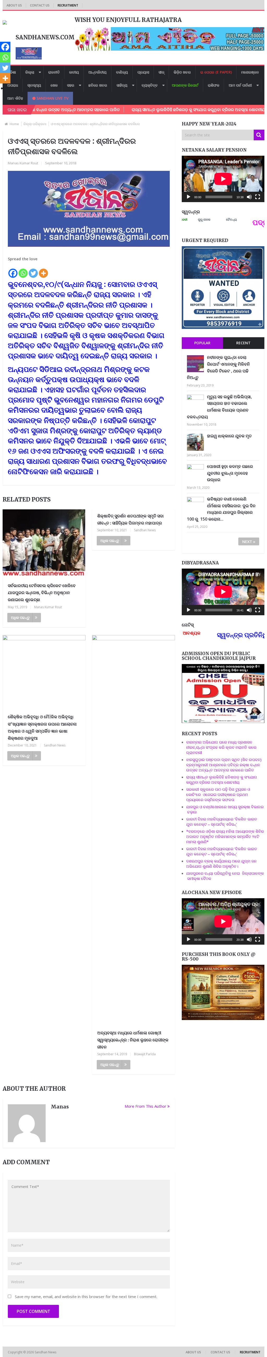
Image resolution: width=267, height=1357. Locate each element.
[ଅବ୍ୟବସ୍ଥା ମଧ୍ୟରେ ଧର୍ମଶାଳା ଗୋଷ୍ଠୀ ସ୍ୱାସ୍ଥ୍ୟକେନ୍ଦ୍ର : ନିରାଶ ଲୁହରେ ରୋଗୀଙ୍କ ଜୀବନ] (133, 830)
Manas (60, 1106)
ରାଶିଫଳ (213, 85)
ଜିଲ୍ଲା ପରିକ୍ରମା (34, 124)
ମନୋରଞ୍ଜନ (250, 72)
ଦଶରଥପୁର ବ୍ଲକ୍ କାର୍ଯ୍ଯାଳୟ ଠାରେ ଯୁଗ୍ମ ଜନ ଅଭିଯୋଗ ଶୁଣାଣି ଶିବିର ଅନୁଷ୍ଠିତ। (221, 863)
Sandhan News (145, 530)
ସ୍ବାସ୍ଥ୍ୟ (34, 85)
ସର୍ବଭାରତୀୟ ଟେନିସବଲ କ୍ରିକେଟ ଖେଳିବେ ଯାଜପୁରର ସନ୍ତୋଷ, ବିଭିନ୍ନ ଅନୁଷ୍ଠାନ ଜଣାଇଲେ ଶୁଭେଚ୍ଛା (42, 592)
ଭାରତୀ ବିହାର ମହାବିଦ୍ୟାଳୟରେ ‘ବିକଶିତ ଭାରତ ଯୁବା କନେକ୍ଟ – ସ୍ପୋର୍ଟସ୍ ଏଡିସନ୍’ (221, 821)
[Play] (188, 197)
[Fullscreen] (257, 197)
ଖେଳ (54, 85)
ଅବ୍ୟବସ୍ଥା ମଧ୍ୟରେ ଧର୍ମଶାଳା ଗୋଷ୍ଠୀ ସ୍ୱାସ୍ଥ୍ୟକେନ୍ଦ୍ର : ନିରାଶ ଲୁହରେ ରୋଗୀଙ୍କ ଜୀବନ (132, 1040)
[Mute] (249, 197)
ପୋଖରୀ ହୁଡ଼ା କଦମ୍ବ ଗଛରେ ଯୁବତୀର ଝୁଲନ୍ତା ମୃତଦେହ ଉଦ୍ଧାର (230, 473)
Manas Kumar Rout (23, 163)
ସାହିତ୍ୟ (122, 85)
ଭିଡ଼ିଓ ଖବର (182, 72)
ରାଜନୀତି (54, 72)
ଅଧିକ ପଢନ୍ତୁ (20, 617)
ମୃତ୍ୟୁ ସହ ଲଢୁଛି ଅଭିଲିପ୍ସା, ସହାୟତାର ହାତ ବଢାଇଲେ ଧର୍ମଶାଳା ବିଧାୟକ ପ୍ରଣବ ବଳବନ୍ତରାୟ (219, 407)
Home (14, 124)
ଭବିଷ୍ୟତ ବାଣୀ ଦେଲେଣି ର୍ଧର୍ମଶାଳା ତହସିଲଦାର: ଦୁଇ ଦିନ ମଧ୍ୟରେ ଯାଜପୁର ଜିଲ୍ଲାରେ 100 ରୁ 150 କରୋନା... (221, 509)
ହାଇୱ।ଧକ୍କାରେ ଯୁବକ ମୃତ (229, 436)
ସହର (70, 85)
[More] (43, 270)
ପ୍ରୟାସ (143, 72)
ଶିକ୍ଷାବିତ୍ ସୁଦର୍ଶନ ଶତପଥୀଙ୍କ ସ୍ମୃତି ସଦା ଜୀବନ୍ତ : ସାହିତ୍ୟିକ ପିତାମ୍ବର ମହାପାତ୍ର (130, 519)
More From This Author (145, 1106)
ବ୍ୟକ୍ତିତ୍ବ (150, 85)
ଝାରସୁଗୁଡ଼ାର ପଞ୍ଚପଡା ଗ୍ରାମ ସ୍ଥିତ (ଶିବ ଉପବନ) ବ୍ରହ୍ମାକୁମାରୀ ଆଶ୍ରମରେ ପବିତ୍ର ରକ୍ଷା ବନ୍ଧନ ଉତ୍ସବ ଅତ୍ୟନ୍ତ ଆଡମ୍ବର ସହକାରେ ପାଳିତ (224, 765)
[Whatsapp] (23, 270)
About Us (14, 5)
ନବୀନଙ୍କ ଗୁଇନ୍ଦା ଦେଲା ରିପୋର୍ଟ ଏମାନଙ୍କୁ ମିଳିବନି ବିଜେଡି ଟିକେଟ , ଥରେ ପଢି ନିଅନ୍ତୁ (218, 367)
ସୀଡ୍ (161, 72)
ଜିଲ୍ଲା (29, 72)
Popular (202, 342)
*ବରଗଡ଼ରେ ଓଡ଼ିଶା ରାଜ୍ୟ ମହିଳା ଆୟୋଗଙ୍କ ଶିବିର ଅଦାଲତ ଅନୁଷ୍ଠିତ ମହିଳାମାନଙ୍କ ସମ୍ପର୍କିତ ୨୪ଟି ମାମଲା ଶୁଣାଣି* (225, 836)
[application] (223, 179)
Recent (243, 342)
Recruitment (68, 5)
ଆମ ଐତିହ (15, 98)
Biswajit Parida (145, 1054)
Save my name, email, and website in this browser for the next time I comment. (86, 1296)
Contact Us (40, 5)
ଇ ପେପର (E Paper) (216, 72)
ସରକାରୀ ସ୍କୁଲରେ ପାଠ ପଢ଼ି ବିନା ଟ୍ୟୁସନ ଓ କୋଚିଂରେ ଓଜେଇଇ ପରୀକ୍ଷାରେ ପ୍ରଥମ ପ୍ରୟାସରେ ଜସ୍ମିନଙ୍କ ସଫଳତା (218, 794)
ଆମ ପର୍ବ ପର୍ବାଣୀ (240, 85)
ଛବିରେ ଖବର (97, 85)
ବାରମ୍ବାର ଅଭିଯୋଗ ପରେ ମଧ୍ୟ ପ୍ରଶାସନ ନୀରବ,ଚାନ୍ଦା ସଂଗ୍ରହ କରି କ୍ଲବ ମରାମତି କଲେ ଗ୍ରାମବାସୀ (221, 747)
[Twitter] (33, 270)
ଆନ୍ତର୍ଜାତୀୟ (97, 72)
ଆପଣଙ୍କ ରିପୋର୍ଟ (185, 85)
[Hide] (2, 88)
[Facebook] (12, 270)
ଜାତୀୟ (74, 72)
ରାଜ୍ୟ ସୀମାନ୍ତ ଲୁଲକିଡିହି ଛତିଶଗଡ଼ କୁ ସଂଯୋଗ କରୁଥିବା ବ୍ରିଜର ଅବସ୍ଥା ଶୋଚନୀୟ (163, 109)
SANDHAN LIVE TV (52, 98)
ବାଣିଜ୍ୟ (122, 72)
